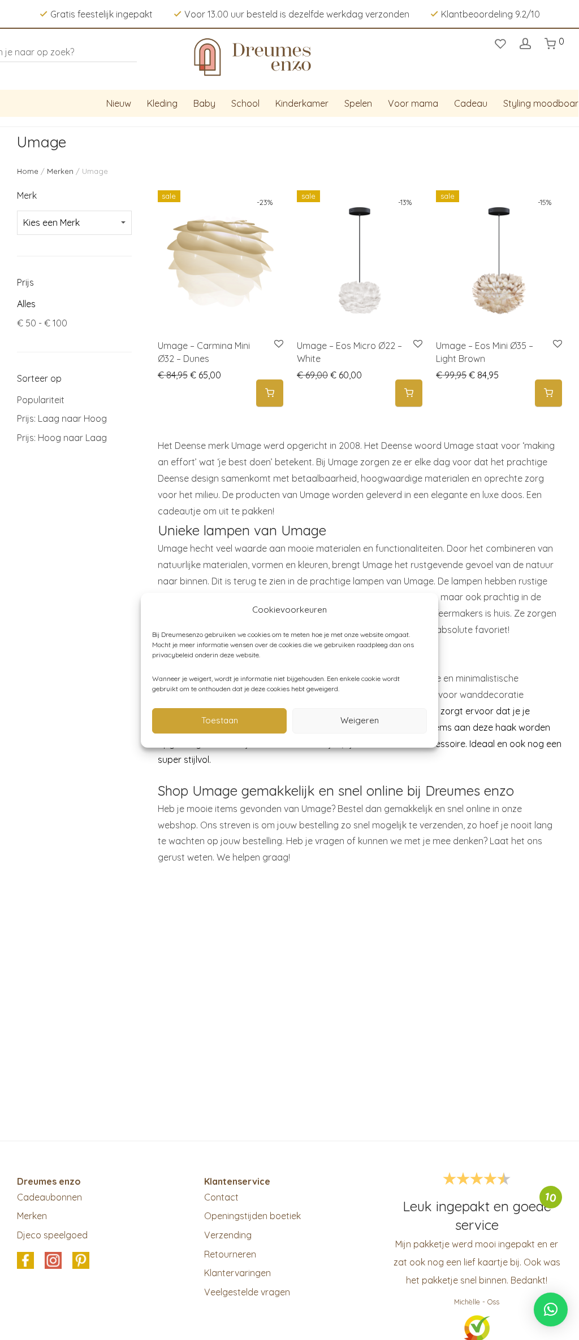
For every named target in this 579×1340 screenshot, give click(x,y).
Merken (60, 171)
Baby (204, 103)
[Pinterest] (80, 1261)
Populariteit (40, 399)
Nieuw (118, 103)
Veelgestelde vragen (247, 1292)
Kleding (162, 103)
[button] (269, 393)
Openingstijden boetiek (252, 1215)
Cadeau (470, 103)
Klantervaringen (237, 1272)
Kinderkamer (302, 103)
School (245, 103)
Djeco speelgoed (52, 1235)
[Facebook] (25, 1261)
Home (27, 171)
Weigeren (359, 720)
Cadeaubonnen (49, 1197)
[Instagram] (53, 1261)
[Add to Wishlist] (278, 344)
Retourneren (230, 1254)
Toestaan (219, 720)
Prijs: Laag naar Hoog (62, 418)
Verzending (228, 1235)
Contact (221, 1197)
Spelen (358, 103)
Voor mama (413, 103)
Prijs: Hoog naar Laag (62, 437)
